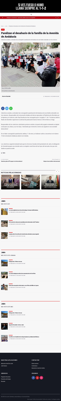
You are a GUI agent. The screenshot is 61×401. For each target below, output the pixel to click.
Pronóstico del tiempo (6, 379)
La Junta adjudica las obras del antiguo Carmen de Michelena (23, 210)
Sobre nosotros (35, 363)
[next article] (56, 17)
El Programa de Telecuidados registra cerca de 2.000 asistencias (20, 17)
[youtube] (37, 377)
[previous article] (58, 17)
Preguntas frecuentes (5, 377)
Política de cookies (47, 399)
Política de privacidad (37, 399)
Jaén (6, 26)
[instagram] (41, 377)
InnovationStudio (26, 396)
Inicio (2, 26)
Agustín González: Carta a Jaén (16, 324)
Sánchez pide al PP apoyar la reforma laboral (11, 161)
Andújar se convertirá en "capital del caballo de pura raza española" (10, 185)
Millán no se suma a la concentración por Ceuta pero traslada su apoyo (50, 185)
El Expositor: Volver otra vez (15, 261)
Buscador (3, 381)
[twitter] (7, 108)
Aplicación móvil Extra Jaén (7, 363)
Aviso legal (29, 399)
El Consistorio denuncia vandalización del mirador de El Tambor (24, 222)
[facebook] (3, 108)
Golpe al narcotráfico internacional (51, 161)
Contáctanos (34, 365)
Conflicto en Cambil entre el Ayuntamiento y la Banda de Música (24, 336)
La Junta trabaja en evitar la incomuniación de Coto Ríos (22, 273)
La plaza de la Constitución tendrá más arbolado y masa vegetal (24, 234)
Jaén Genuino (4, 365)
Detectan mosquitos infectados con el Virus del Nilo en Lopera (24, 285)
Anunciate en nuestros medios (38, 368)
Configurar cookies (56, 399)
